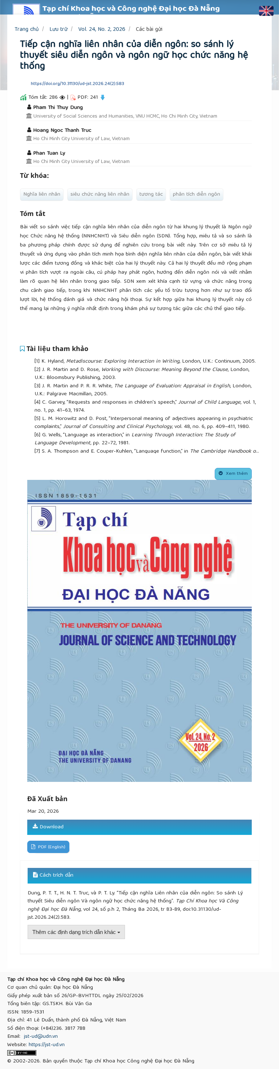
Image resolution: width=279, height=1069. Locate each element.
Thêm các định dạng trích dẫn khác (74, 932)
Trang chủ (27, 29)
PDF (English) (51, 847)
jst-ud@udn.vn (41, 1036)
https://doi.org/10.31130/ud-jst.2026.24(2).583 (77, 84)
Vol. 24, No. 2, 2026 (101, 29)
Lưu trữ (58, 29)
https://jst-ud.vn (47, 1045)
